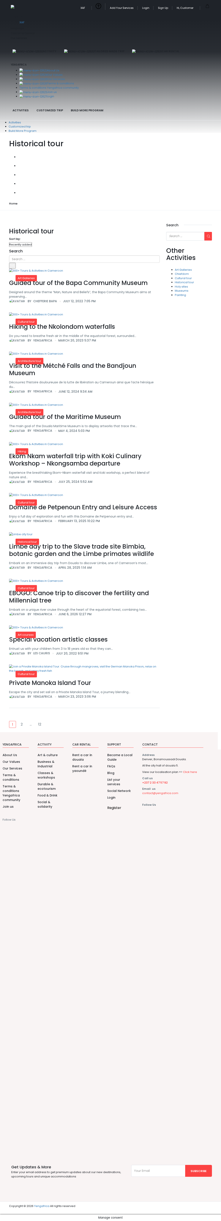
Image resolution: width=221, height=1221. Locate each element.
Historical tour (27, 542)
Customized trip (49, 110)
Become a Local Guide (120, 757)
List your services (113, 781)
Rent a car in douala (82, 757)
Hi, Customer (185, 8)
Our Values (55, 75)
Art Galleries (26, 278)
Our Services (56, 79)
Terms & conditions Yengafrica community (49, 88)
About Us (53, 70)
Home (13, 203)
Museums (181, 291)
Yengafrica (41, 1206)
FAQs (111, 766)
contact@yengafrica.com (160, 793)
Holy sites (181, 287)
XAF (83, 8)
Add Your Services (122, 8)
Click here (190, 772)
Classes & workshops (46, 775)
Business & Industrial (46, 764)
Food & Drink (47, 795)
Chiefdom (182, 274)
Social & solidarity (45, 804)
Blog (110, 773)
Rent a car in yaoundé (82, 768)
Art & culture (48, 755)
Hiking (22, 451)
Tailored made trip (109, 51)
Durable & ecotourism (47, 786)
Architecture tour (29, 361)
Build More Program (87, 110)
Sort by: (15, 239)
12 (39, 724)
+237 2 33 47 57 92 (155, 782)
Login (145, 8)
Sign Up (163, 8)
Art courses (26, 635)
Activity (49, 51)
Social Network (119, 791)
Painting (180, 295)
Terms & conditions (60, 83)
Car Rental (170, 51)
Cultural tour (26, 322)
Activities (21, 110)
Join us (52, 92)
